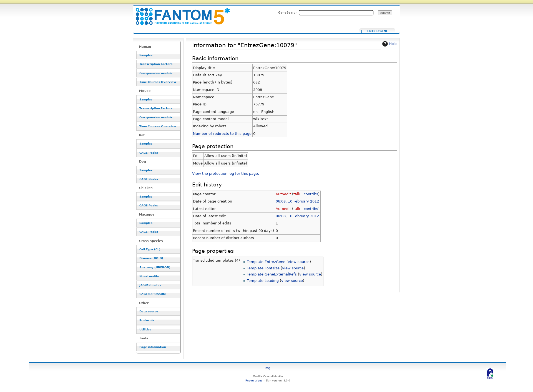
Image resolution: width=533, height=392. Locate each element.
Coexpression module (155, 73)
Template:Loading (263, 281)
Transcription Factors (155, 63)
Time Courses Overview (157, 82)
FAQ (267, 368)
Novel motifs (149, 276)
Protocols (146, 320)
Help (393, 44)
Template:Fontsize (263, 268)
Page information (152, 346)
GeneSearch (287, 12)
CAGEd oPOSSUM (152, 293)
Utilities (145, 329)
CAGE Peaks (148, 152)
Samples (145, 55)
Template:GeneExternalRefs (272, 274)
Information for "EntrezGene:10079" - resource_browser (179, 13)
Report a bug (254, 380)
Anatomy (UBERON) (154, 267)
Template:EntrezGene (266, 262)
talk (296, 194)
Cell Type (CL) (149, 249)
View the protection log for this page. (225, 173)
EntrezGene (377, 31)
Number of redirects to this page (222, 133)
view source (299, 262)
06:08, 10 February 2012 (297, 201)
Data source (148, 311)
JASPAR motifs (150, 285)
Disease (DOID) (151, 258)
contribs (311, 194)
